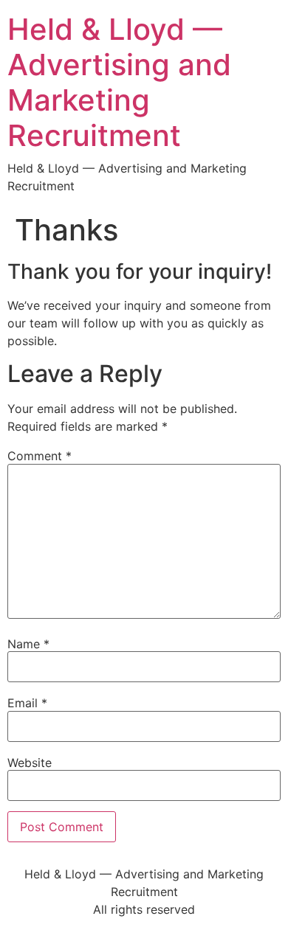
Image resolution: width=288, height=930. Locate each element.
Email (27, 703)
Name (28, 644)
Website (29, 762)
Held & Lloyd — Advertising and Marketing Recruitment (119, 82)
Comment (39, 456)
